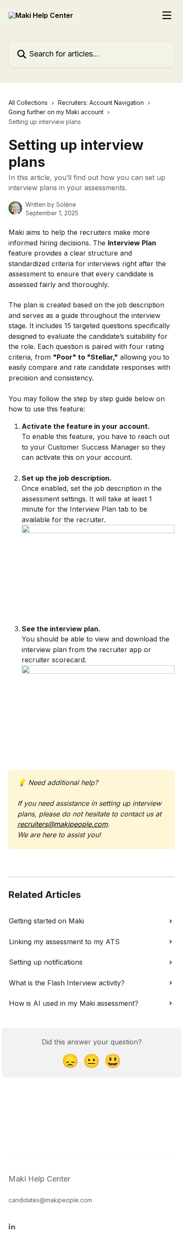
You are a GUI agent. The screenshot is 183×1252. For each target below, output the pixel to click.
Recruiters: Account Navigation (101, 102)
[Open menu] (166, 15)
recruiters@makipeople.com (62, 824)
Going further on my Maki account (56, 111)
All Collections (28, 102)
